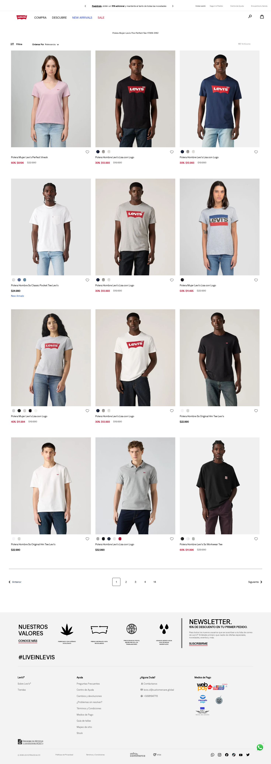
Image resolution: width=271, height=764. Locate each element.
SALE (101, 17)
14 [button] (155, 581)
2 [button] (126, 581)
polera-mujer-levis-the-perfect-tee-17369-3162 (135, 33)
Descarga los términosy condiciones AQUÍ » (33, 742)
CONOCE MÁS (27, 640)
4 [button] (145, 581)
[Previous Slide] (85, 6)
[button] (14, 582)
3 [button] (135, 581)
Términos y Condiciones (95, 755)
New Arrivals (82, 17)
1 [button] (116, 581)
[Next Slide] (173, 6)
